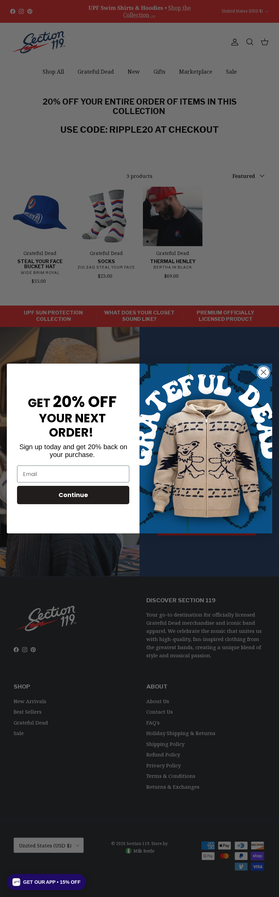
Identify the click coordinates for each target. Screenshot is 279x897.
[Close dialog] (263, 372)
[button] (46, 882)
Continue (73, 495)
